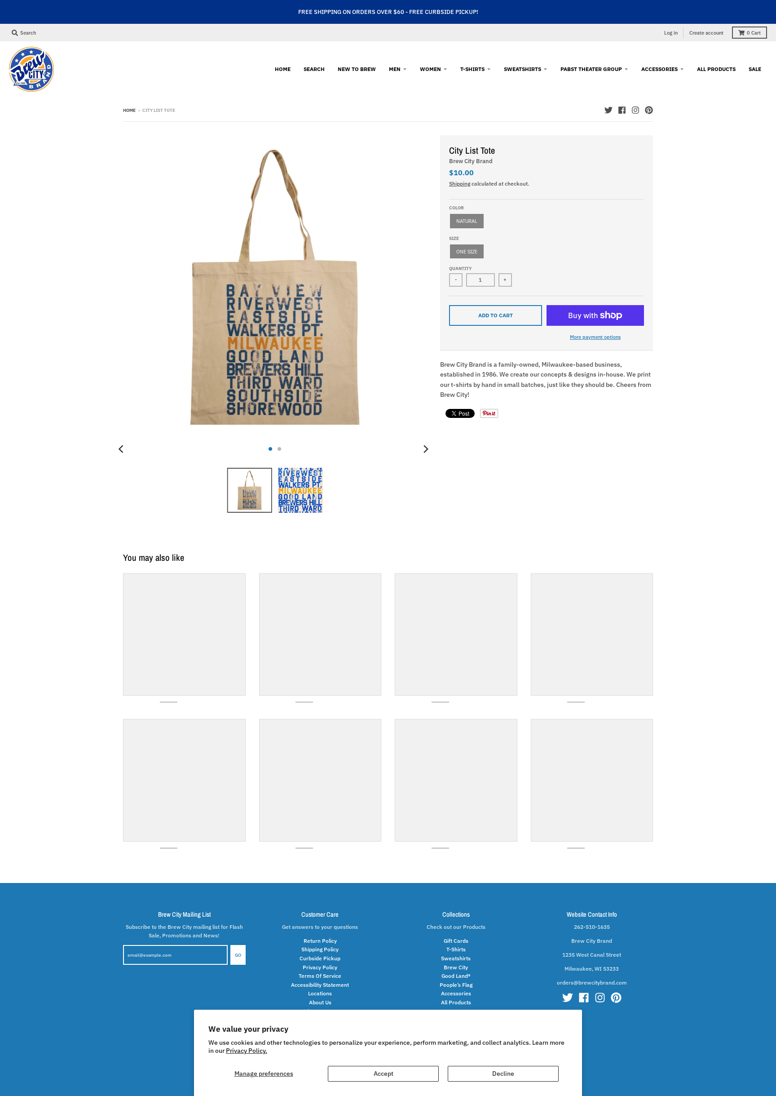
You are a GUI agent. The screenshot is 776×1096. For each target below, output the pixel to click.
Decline (503, 1073)
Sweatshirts (456, 958)
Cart (754, 33)
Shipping (459, 183)
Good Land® (456, 975)
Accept (383, 1073)
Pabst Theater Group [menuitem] (591, 68)
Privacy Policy (320, 967)
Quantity (460, 268)
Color (456, 208)
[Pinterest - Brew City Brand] (649, 110)
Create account (706, 33)
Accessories (456, 993)
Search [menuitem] (314, 68)
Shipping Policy (320, 949)
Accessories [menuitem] (659, 68)
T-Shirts (456, 949)
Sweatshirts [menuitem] (522, 68)
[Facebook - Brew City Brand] (622, 110)
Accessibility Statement (320, 984)
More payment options (595, 336)
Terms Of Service (320, 975)
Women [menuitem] (430, 68)
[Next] (426, 449)
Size (454, 238)
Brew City (456, 967)
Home (129, 110)
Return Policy (320, 940)
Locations (320, 993)
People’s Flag (456, 984)
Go (238, 955)
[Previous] (122, 449)
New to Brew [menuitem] (357, 68)
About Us (320, 1002)
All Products (456, 1002)
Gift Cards (456, 940)
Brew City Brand (471, 161)
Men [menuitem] (395, 68)
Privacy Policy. (246, 1051)
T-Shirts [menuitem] (472, 68)
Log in (671, 33)
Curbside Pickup (320, 958)
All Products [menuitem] (716, 68)
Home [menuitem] (283, 68)
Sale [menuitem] (755, 68)
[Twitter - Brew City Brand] (608, 110)
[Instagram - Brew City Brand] (635, 110)
